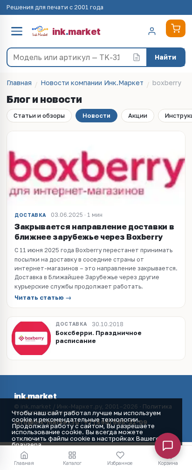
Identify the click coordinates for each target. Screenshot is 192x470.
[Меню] (17, 31)
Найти (165, 57)
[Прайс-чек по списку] (136, 57)
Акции (137, 115)
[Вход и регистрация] (152, 31)
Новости (96, 115)
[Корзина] (175, 28)
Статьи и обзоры (39, 115)
